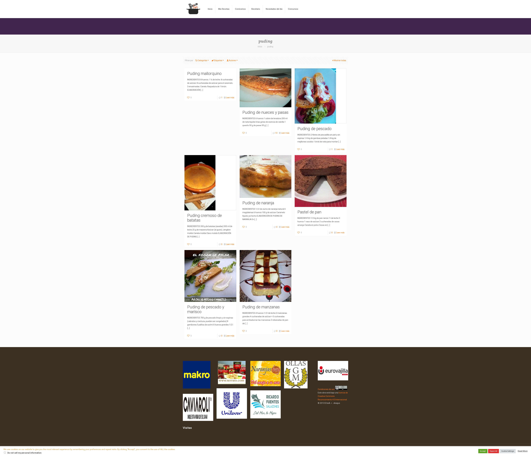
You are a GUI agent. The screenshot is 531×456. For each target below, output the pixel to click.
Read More (523, 451)
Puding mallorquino (204, 73)
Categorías (202, 60)
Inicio (260, 46)
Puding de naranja (258, 202)
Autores (232, 60)
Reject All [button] (493, 451)
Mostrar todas (340, 60)
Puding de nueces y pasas (265, 112)
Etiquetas (218, 60)
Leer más (230, 97)
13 (276, 133)
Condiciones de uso (326, 389)
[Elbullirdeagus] (193, 9)
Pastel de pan (309, 212)
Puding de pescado (314, 128)
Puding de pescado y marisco (205, 309)
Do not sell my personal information (24, 453)
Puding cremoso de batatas (204, 218)
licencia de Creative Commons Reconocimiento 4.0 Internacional (333, 396)
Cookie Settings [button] (507, 451)
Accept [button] (483, 451)
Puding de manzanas (261, 307)
